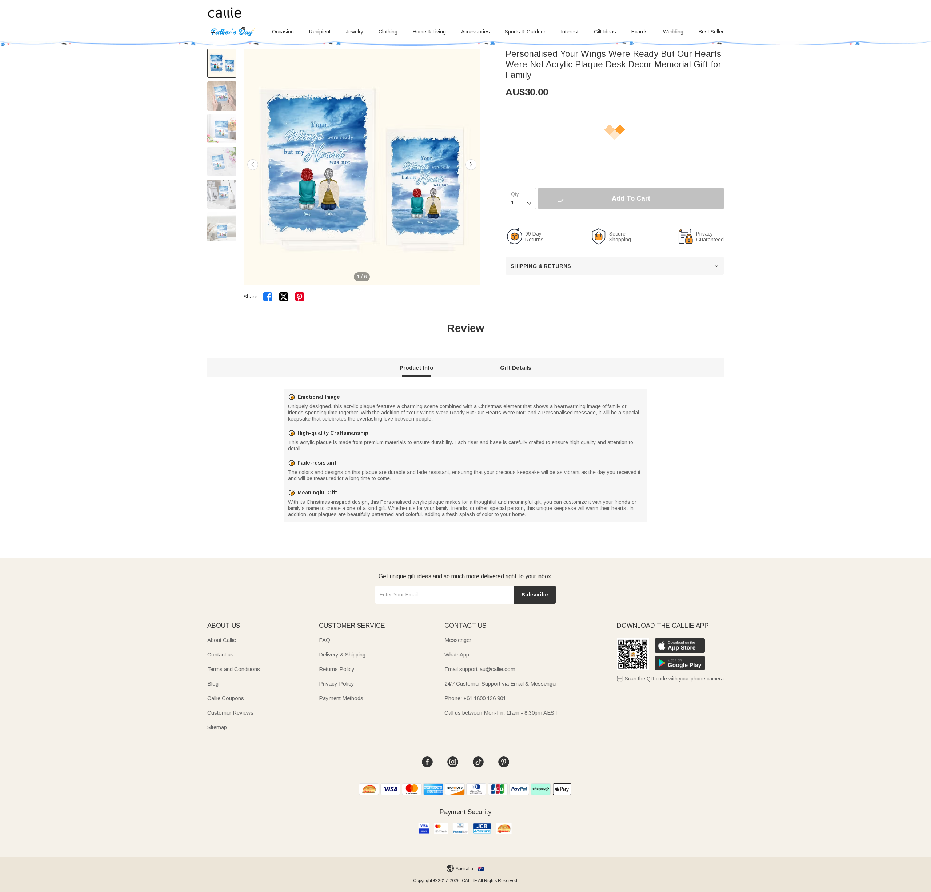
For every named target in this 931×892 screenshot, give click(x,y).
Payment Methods (341, 698)
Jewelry (354, 32)
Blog (213, 683)
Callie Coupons (225, 698)
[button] (471, 164)
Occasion (283, 32)
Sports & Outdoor (525, 32)
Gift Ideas (605, 32)
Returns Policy (337, 669)
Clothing (388, 32)
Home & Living (429, 32)
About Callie (221, 640)
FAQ (324, 640)
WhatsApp (456, 654)
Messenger (457, 640)
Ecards (639, 32)
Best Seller (711, 32)
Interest (570, 32)
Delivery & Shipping (342, 654)
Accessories (475, 32)
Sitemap (217, 727)
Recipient (320, 32)
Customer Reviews (230, 713)
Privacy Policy (336, 683)
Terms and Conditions (233, 669)
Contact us (220, 654)
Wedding (673, 32)
